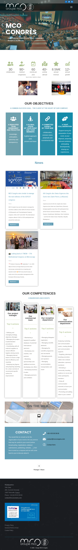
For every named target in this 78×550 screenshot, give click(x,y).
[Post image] (22, 180)
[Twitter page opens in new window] (69, 1)
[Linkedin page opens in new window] (72, 1)
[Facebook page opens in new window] (66, 1)
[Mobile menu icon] (71, 7)
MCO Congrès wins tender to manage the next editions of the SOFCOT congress (21, 196)
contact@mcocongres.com (13, 497)
